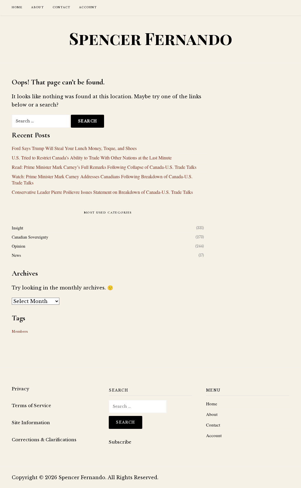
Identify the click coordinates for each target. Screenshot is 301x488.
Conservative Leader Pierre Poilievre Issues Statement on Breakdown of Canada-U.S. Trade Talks (102, 192)
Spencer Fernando (150, 38)
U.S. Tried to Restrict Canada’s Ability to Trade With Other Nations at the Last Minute (92, 157)
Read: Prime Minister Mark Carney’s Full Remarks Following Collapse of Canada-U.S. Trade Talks (104, 167)
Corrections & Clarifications (44, 439)
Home (17, 7)
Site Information (31, 422)
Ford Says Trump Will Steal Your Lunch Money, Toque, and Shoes (74, 148)
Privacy (20, 389)
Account (88, 7)
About (37, 7)
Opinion (18, 246)
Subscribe (120, 442)
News (16, 255)
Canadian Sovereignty (30, 237)
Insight (17, 228)
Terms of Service (31, 405)
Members (20, 332)
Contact (61, 7)
